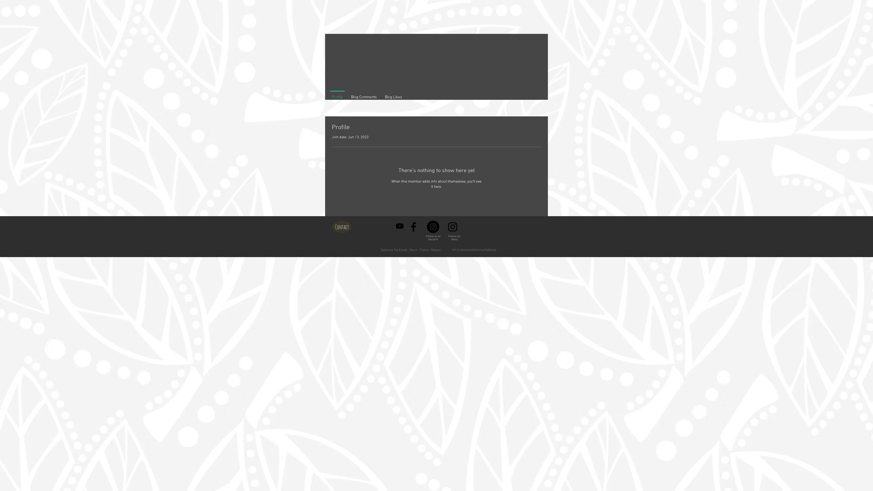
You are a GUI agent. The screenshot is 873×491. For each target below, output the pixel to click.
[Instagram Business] (453, 227)
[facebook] (413, 227)
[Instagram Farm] (433, 227)
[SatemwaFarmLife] (399, 226)
